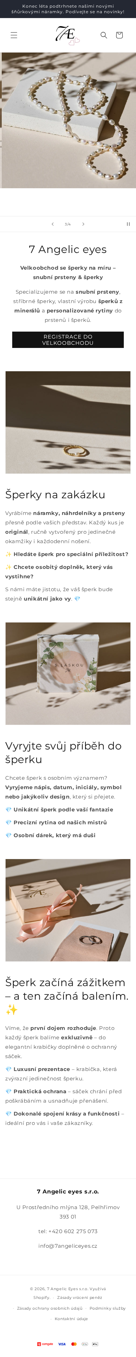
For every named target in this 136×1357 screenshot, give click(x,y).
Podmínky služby (108, 1308)
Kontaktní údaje (72, 1318)
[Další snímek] (83, 224)
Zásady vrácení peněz (80, 1297)
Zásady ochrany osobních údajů (50, 1308)
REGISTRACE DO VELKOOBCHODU (68, 339)
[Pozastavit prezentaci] (128, 224)
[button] (14, 35)
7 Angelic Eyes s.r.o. (68, 1288)
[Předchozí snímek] (52, 224)
